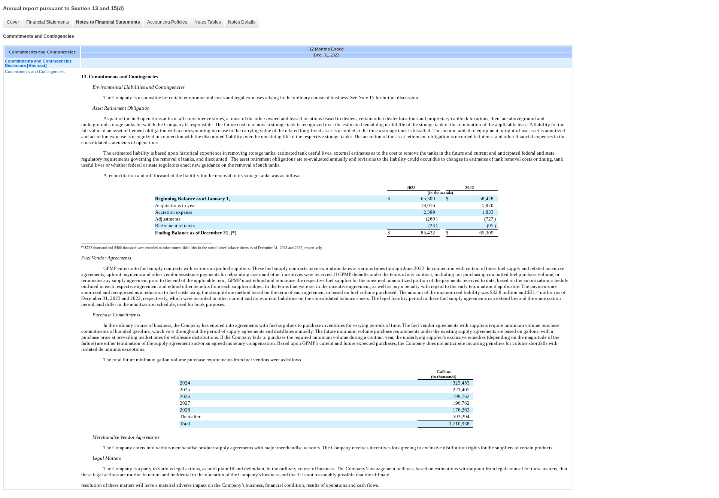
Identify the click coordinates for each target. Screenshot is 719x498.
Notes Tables (207, 22)
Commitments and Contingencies (35, 71)
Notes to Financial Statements (108, 22)
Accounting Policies (167, 22)
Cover (13, 22)
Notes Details (241, 22)
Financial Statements (47, 22)
